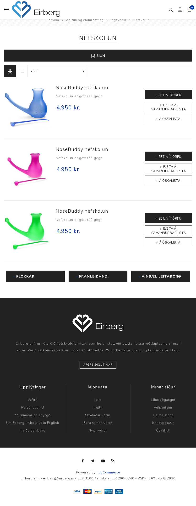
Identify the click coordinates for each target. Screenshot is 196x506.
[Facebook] (83, 461)
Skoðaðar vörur (97, 415)
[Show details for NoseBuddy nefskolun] (27, 107)
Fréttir (98, 407)
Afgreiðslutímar (98, 365)
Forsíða (53, 20)
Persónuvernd (32, 407)
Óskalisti (163, 430)
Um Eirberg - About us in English (32, 423)
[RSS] (113, 461)
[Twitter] (93, 461)
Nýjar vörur (98, 430)
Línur (10, 71)
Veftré (33, 400)
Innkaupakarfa (163, 423)
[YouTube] (103, 461)
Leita (98, 400)
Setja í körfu (169, 95)
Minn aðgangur (163, 400)
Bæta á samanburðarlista (168, 107)
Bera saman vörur (97, 423)
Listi (22, 71)
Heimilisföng (163, 415)
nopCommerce (108, 472)
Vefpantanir (163, 407)
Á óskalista (169, 119)
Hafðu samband (32, 430)
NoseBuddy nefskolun (82, 87)
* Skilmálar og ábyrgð (32, 415)
